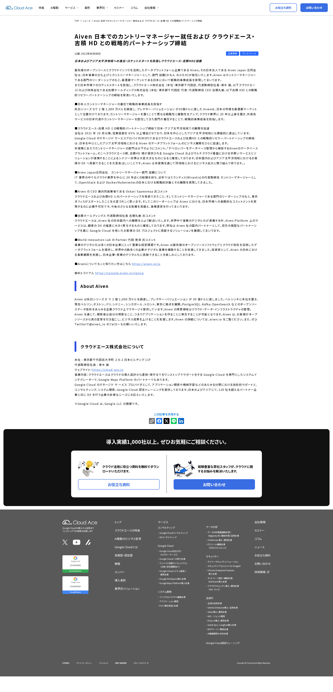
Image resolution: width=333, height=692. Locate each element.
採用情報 (260, 572)
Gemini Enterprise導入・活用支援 (223, 607)
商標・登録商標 (120, 663)
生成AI (209, 598)
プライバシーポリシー (84, 663)
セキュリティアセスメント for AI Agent (224, 565)
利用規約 (65, 663)
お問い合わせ (262, 564)
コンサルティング (166, 527)
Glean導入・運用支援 (217, 611)
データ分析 (212, 527)
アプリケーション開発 (168, 601)
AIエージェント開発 (216, 616)
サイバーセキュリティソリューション (223, 561)
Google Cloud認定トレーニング (223, 643)
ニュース (259, 547)
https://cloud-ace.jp (107, 370)
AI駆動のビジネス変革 (128, 539)
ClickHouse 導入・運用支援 (220, 539)
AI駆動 (55, 8)
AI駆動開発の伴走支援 (218, 633)
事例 (87, 8)
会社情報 (149, 8)
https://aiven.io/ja (146, 264)
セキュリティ (212, 556)
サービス (70, 8)
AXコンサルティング (168, 537)
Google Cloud (165, 545)
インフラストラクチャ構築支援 (172, 596)
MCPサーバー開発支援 (218, 629)
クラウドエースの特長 (127, 530)
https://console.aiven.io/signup (119, 273)
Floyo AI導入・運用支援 (218, 620)
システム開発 (165, 591)
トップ (118, 522)
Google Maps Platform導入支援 (174, 583)
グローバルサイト (139, 663)
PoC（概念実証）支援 (168, 605)
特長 (41, 8)
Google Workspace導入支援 (172, 578)
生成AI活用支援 (215, 603)
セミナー (119, 8)
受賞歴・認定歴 (124, 555)
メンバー (120, 572)
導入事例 (120, 580)
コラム (134, 8)
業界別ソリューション (127, 588)
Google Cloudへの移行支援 (172, 558)
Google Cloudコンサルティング (173, 532)
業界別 (100, 8)
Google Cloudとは (126, 547)
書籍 (117, 564)
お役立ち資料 (262, 555)
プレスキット (103, 663)
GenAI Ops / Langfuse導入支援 (222, 624)
